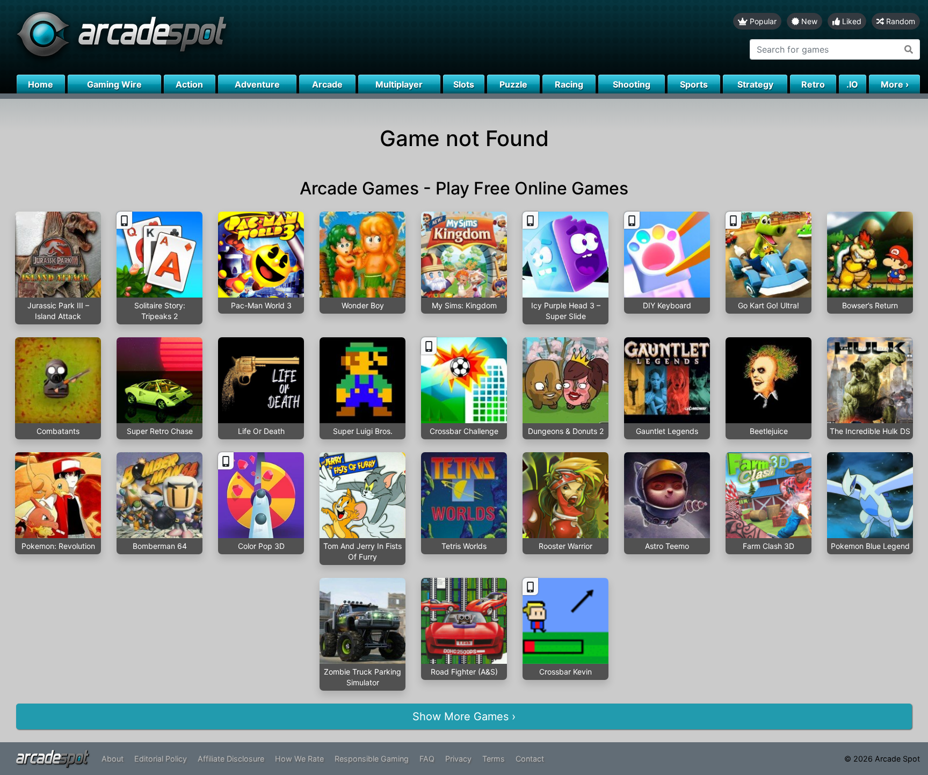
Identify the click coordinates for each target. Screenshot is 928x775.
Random (899, 21)
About (113, 758)
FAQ (426, 758)
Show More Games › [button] (464, 716)
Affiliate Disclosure (231, 758)
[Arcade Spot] (232, 37)
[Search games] (909, 49)
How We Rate (299, 758)
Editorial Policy (160, 758)
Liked (850, 21)
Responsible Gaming (372, 758)
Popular (762, 21)
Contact (530, 758)
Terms (493, 758)
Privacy (458, 758)
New (808, 21)
